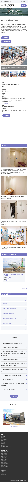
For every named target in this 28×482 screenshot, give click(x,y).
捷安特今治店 (4, 459)
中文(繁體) (3, 474)
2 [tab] (12, 285)
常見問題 (7, 115)
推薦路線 (3, 440)
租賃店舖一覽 (4, 450)
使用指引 (3, 437)
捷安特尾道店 (4, 457)
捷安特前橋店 (4, 453)
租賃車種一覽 (7, 41)
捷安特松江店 (4, 456)
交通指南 (6, 103)
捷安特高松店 (4, 460)
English (2, 473)
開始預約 (6, 37)
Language (23, 1)
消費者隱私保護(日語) (6, 446)
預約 (24, 5)
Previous (3, 58)
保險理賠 (3, 443)
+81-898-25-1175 (6, 87)
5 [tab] (17, 285)
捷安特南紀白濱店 (5, 463)
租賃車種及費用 (4, 439)
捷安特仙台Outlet (14, 426)
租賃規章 (3, 445)
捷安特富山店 (4, 465)
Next (25, 58)
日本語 (2, 471)
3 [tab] (14, 285)
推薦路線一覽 (24, 288)
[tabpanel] (14, 270)
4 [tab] (15, 285)
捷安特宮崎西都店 (5, 466)
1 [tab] (11, 285)
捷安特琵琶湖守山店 (5, 454)
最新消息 (3, 436)
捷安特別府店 (4, 462)
